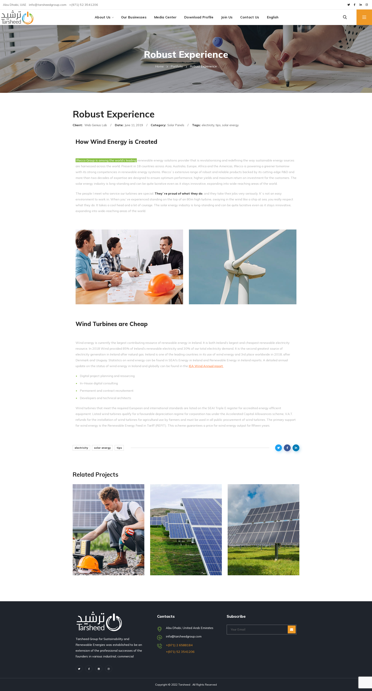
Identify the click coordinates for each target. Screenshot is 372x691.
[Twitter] (348, 4)
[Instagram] (366, 4)
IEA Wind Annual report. (206, 366)
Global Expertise (102, 570)
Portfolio (177, 66)
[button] (345, 17)
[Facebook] (88, 668)
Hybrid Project (177, 570)
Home (159, 66)
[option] (108, 532)
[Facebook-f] (354, 4)
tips (119, 447)
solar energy (102, 447)
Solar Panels (93, 563)
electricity (81, 447)
